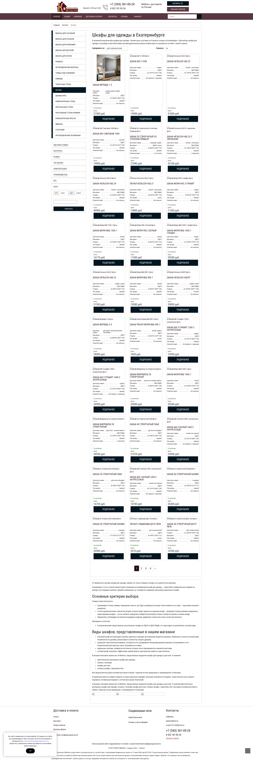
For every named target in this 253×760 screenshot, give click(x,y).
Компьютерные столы (65, 101)
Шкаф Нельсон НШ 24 (104, 183)
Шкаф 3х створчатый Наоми (108, 524)
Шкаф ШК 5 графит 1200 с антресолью (180, 328)
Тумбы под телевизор (65, 73)
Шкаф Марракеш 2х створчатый (140, 375)
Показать (69, 209)
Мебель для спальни (64, 39)
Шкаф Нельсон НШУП (178, 277)
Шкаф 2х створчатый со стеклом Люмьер (143, 138)
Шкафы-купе (60, 96)
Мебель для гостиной (65, 33)
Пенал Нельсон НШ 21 (142, 183)
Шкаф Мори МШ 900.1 (141, 277)
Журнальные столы (64, 107)
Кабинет (138, 16)
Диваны (59, 124)
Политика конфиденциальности (65, 735)
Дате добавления (114, 48)
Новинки (78, 16)
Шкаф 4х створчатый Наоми (183, 474)
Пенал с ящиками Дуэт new (145, 524)
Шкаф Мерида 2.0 (102, 324)
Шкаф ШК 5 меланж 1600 (106, 133)
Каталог (56, 16)
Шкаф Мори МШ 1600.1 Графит (179, 232)
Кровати (59, 62)
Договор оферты (59, 729)
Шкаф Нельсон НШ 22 (104, 277)
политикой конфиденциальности (36, 741)
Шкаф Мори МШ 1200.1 (105, 230)
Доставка (57, 721)
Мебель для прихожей (65, 45)
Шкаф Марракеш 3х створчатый (103, 425)
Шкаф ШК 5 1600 (138, 61)
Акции (67, 16)
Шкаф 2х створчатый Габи (107, 474)
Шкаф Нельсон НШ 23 (178, 61)
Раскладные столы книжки (67, 113)
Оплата (56, 717)
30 (167, 48)
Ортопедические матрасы (66, 67)
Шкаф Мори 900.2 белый (143, 230)
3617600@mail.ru (177, 725)
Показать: (160, 48)
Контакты (112, 16)
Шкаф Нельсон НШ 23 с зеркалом (179, 138)
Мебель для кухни (63, 56)
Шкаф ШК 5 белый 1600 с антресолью (180, 428)
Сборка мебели (59, 725)
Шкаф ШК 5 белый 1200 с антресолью (143, 478)
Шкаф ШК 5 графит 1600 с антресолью (106, 378)
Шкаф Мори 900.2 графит (180, 183)
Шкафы (58, 90)
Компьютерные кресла (65, 118)
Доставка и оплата (94, 16)
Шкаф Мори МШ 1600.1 (179, 374)
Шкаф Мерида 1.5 (102, 84)
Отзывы (124, 16)
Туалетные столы (63, 84)
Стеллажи (59, 130)
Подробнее (108, 118)
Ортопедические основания (68, 135)
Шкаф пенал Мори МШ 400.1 (145, 324)
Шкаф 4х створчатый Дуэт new (182, 525)
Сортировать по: (98, 48)
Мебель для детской (64, 50)
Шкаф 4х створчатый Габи (144, 424)
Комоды (59, 79)
